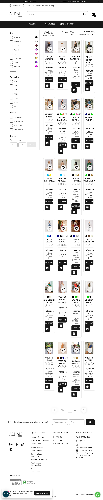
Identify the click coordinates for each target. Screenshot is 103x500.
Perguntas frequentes (39, 459)
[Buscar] (84, 14)
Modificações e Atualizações (36, 464)
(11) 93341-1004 (85, 437)
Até (19, 140)
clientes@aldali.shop (46, 6)
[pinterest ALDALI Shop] (11, 450)
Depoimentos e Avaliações (36, 455)
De (11, 140)
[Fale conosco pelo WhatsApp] (97, 494)
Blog (32, 468)
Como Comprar (36, 450)
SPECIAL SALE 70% (67, 24)
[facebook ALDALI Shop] (17, 444)
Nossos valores (37, 447)
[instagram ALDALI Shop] (11, 444)
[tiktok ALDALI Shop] (22, 444)
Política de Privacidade (39, 440)
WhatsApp (16, 6)
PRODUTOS (32, 24)
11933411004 (29, 6)
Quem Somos (36, 444)
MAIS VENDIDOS (49, 24)
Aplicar (31, 144)
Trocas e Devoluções (38, 437)
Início (45, 36)
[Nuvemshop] (85, 495)
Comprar (49, 80)
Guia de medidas (37, 472)
